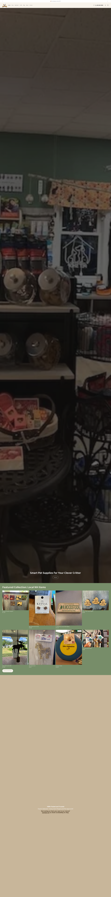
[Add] (27, 608)
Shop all (55, 577)
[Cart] (108, 5)
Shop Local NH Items (8, 670)
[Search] (94, 5)
